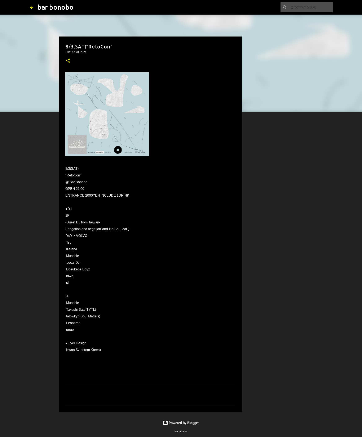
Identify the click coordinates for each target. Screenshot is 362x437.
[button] (67, 61)
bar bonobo (55, 7)
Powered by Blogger (183, 423)
